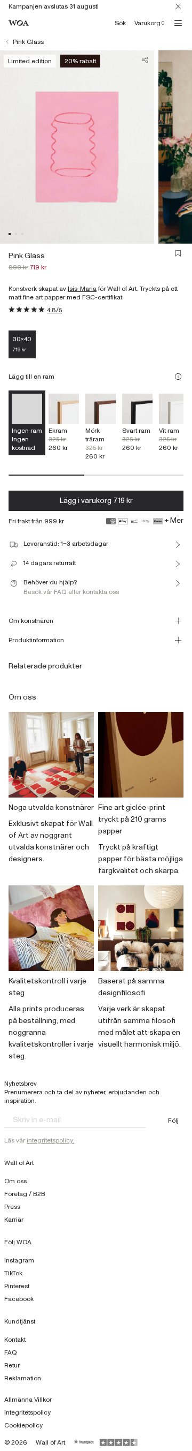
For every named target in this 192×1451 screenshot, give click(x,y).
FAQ (10, 1352)
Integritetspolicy (27, 1412)
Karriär (13, 1219)
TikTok (13, 1273)
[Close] (178, 6)
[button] (10, 234)
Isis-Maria (82, 288)
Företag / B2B (24, 1194)
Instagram (19, 1260)
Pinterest (16, 1286)
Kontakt (15, 1339)
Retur (12, 1365)
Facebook (19, 1299)
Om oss (15, 1181)
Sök (120, 23)
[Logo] (19, 23)
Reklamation (22, 1378)
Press (12, 1207)
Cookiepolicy (23, 1425)
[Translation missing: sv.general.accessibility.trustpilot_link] (84, 1442)
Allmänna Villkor (28, 1399)
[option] (63, 422)
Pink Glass (28, 42)
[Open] (178, 23)
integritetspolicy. (50, 1140)
